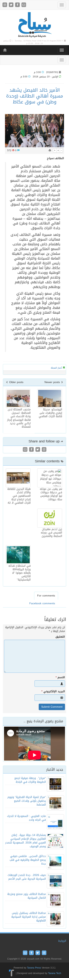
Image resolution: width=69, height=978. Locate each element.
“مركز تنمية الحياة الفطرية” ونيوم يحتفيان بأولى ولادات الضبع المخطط (26, 801)
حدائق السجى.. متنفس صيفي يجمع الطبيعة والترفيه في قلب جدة (28, 860)
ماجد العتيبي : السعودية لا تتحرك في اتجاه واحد (26, 818)
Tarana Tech (54, 973)
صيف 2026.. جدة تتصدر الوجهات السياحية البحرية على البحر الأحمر (27, 877)
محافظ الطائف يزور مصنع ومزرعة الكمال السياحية (26, 895)
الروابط (62, 940)
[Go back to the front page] (34, 25)
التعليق (60, 637)
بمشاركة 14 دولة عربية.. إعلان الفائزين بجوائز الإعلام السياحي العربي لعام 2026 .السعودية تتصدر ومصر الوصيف (25, 840)
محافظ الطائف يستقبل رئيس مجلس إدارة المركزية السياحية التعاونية (28, 916)
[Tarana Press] (11, 973)
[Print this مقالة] (50, 150)
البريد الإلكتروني (53, 691)
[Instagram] (5, 5)
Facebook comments (42, 603)
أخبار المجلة (56, 368)
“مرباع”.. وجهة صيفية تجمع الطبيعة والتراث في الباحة (30, 780)
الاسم (60, 677)
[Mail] (23, 5)
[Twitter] (11, 5)
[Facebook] (18, 5)
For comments (46, 595)
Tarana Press (34, 968)
